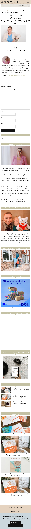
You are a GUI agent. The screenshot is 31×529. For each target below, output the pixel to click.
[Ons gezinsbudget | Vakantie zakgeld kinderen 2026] (15, 424)
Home (2, 10)
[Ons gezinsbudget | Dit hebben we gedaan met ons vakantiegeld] (15, 465)
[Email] (24, 50)
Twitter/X (12, 75)
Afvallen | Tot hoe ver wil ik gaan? (12, 10)
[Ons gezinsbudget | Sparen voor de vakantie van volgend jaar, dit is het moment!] (6, 390)
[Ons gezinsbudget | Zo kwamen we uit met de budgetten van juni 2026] (15, 485)
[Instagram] (5, 2)
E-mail (3, 117)
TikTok (16, 511)
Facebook (23, 75)
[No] (29, 521)
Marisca (10, 15)
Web (9, 75)
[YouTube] (11, 2)
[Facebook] (14, 2)
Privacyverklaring (15, 525)
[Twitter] (2, 2)
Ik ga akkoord (15, 522)
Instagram (17, 75)
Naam (3, 111)
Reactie (3, 94)
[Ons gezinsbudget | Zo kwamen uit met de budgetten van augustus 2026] (6, 397)
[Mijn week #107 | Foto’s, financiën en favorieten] (6, 404)
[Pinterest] (8, 2)
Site (2, 123)
